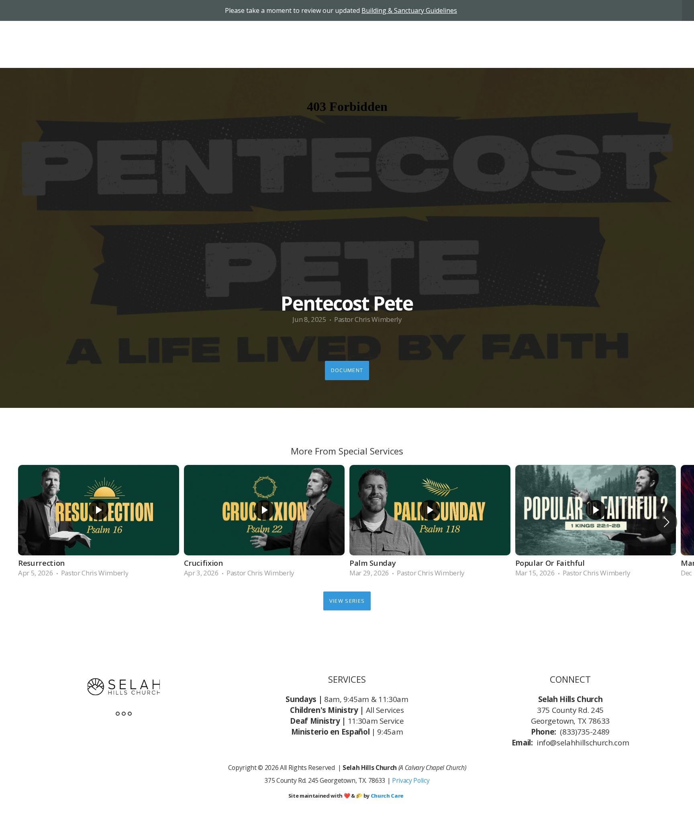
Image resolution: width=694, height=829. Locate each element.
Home (392, 44)
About (428, 44)
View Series (347, 600)
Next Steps (474, 44)
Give (669, 44)
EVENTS (634, 44)
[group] (98, 522)
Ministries (525, 44)
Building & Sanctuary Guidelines (409, 10)
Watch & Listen (583, 44)
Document (347, 370)
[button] (666, 522)
